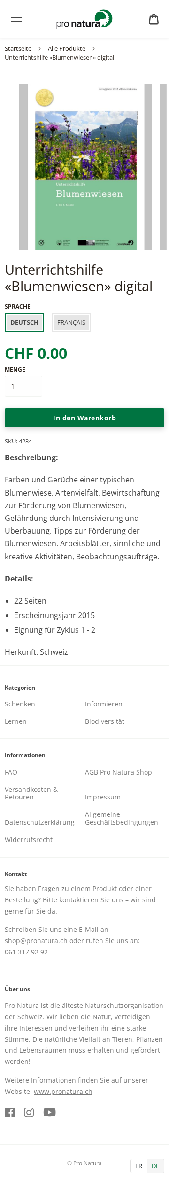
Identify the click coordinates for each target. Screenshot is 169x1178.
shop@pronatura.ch (36, 940)
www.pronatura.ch (63, 1091)
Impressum (103, 796)
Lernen (16, 721)
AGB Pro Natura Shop (118, 771)
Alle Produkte (66, 48)
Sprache (18, 306)
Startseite (18, 48)
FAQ (11, 771)
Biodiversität (104, 721)
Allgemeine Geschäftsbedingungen (121, 818)
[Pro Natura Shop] (84, 19)
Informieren (104, 703)
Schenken (20, 703)
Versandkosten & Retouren (31, 793)
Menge (15, 369)
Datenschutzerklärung (40, 822)
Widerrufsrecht (29, 839)
